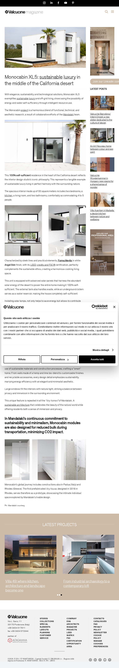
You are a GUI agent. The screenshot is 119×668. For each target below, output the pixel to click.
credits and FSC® (46, 264)
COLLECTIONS (47, 621)
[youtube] (104, 659)
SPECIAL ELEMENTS (45, 625)
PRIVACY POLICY (98, 628)
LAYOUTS (44, 630)
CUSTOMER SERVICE (45, 637)
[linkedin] (95, 659)
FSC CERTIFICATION (74, 639)
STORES (44, 618)
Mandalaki (68, 114)
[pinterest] (109, 659)
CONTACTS (99, 618)
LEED (33, 264)
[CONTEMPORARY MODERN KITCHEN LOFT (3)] (30, 536)
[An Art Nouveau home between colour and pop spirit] (102, 135)
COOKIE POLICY (97, 637)
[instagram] (90, 659)
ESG (69, 621)
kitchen (8, 195)
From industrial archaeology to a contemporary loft (28, 583)
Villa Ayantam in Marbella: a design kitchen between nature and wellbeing (102, 215)
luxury (70, 77)
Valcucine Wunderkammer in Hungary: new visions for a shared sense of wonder (101, 181)
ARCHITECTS (73, 624)
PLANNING (45, 632)
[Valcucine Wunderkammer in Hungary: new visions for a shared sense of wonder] (102, 164)
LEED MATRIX (70, 634)
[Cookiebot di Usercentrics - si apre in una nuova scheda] (94, 307)
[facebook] (100, 659)
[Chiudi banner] (114, 307)
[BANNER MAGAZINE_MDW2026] (102, 28)
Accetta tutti (97, 359)
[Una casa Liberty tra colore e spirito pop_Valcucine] (88, 536)
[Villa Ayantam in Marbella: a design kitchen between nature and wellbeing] (102, 199)
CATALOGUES (100, 621)
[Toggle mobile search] (106, 11)
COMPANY (72, 618)
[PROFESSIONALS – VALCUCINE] (102, 230)
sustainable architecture (17, 405)
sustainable (50, 77)
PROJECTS (72, 630)
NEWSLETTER (100, 632)
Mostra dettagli (101, 350)
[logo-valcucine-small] (17, 616)
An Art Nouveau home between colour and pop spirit (101, 149)
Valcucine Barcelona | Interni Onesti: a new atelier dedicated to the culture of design (101, 118)
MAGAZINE (72, 627)
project (24, 110)
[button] (57, 595)
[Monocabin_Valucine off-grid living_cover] (45, 28)
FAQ (96, 624)
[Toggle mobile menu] (112, 11)
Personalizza (58, 359)
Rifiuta (21, 359)
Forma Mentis (65, 260)
